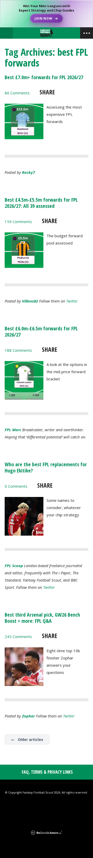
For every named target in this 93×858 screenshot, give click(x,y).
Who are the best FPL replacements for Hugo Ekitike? (46, 467)
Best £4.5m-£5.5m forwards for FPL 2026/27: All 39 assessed (41, 202)
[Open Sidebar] (86, 33)
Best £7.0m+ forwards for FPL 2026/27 (44, 77)
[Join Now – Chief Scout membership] (46, 13)
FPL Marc (13, 429)
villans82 (30, 301)
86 (17, 92)
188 (18, 350)
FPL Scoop (14, 565)
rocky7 (28, 172)
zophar (28, 715)
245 (18, 636)
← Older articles (27, 739)
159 (18, 221)
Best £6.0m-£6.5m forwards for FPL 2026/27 (41, 331)
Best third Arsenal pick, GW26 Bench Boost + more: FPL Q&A (42, 617)
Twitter (72, 301)
